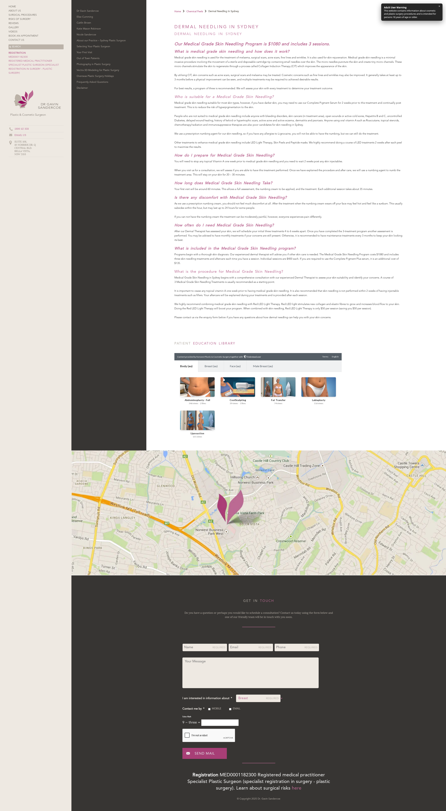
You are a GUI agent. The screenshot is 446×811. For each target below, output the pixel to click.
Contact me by (193, 708)
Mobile (216, 708)
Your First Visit (84, 52)
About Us (15, 11)
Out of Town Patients (88, 58)
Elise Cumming (85, 17)
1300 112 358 (22, 128)
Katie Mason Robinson (89, 29)
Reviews (14, 23)
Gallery (14, 27)
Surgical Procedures (23, 15)
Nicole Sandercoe (86, 34)
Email (236, 708)
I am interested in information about (207, 698)
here (296, 788)
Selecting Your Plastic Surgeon (93, 46)
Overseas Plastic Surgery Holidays (95, 76)
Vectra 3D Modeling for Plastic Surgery (98, 70)
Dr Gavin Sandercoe (88, 11)
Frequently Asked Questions (92, 82)
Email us (20, 135)
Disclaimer (82, 88)
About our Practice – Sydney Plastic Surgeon (101, 40)
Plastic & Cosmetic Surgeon (28, 114)
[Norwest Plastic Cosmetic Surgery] (23, 110)
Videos (13, 31)
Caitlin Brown (84, 23)
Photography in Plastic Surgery (93, 64)
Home (12, 6)
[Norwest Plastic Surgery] (49, 110)
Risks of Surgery (19, 19)
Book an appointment (23, 36)
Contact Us (16, 40)
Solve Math (186, 717)
